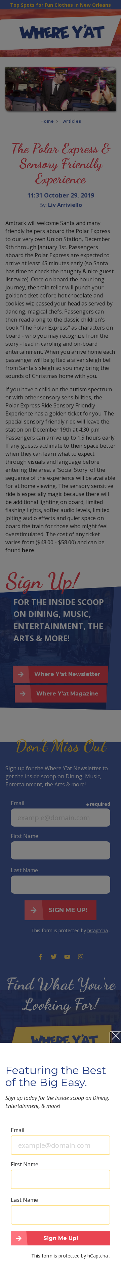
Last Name (24, 1200)
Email (17, 1130)
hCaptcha (97, 1255)
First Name (24, 1164)
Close (115, 1037)
